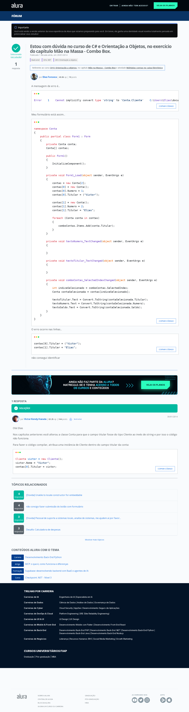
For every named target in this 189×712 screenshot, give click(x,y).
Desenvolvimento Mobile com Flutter (76, 625)
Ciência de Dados (67, 602)
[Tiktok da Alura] (153, 700)
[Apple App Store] (169, 700)
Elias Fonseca (50, 77)
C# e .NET (47, 60)
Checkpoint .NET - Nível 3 (38, 577)
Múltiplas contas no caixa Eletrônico (144, 67)
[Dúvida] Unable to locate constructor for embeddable (54, 495)
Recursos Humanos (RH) (81, 639)
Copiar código (166, 106)
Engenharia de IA (67, 597)
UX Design (74, 619)
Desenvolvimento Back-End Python (43, 557)
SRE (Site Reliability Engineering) (94, 613)
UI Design (63, 619)
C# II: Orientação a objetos (66, 60)
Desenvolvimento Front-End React (109, 625)
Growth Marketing (124, 639)
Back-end (35, 60)
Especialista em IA (84, 597)
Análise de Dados (85, 602)
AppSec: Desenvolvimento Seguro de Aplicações (96, 608)
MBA (54, 657)
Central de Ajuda (45, 699)
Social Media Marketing (104, 639)
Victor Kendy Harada (35, 419)
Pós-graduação (43, 657)
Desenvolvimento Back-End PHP (74, 630)
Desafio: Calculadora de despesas (43, 529)
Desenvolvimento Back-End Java (74, 633)
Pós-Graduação (92, 699)
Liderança (63, 639)
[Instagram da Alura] (147, 700)
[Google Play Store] (163, 700)
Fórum (16, 16)
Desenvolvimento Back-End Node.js (107, 633)
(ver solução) (16, 57)
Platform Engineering (68, 613)
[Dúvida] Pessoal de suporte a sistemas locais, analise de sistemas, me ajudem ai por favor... (73, 518)
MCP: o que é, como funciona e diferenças (46, 564)
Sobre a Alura (44, 696)
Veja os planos (166, 5)
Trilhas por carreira (39, 591)
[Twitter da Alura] (141, 700)
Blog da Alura (44, 703)
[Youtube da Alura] (134, 700)
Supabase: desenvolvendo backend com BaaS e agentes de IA (56, 570)
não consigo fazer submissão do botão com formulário (54, 506)
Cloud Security (66, 608)
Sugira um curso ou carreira (50, 706)
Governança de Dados (104, 602)
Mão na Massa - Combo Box (102, 67)
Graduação (29, 657)
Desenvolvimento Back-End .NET (105, 630)
